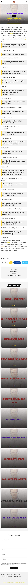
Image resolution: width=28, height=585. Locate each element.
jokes (11, 33)
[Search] (26, 2)
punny (24, 39)
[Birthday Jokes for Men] (14, 518)
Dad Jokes (11, 19)
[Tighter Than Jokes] (14, 298)
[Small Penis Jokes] (14, 338)
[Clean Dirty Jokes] (14, 458)
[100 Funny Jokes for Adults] (14, 438)
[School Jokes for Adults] (14, 378)
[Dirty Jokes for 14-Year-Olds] (14, 318)
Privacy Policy (17, 574)
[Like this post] (11, 262)
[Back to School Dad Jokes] (14, 398)
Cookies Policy (17, 576)
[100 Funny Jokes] (14, 418)
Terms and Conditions (6, 576)
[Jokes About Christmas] (14, 498)
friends (3, 246)
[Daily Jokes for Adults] (14, 358)
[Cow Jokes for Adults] (14, 478)
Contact (3, 574)
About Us (9, 574)
